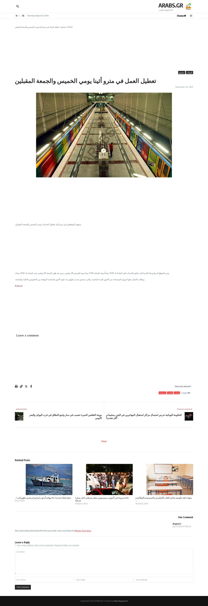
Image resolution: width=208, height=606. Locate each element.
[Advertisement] (104, 49)
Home (70, 27)
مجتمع (63, 27)
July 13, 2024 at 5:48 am (182, 526)
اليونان (189, 72)
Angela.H (177, 524)
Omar (104, 441)
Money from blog (83, 530)
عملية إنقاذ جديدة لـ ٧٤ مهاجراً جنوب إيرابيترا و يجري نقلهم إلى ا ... (43, 497)
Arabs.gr (19, 285)
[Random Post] (23, 16)
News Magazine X (121, 601)
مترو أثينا (162, 393)
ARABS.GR (170, 5)
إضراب (176, 393)
